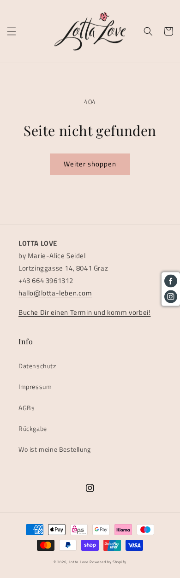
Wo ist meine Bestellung (54, 449)
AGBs (26, 408)
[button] (11, 31)
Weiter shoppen (90, 164)
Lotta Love (79, 562)
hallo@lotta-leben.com (55, 293)
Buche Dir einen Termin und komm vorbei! (84, 312)
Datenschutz (37, 366)
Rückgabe (32, 428)
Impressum (35, 386)
